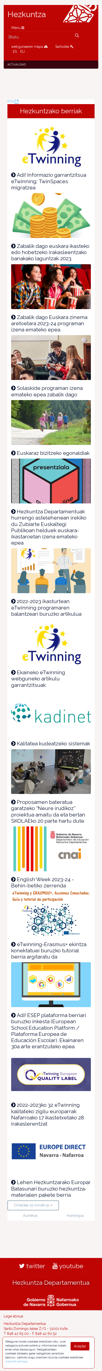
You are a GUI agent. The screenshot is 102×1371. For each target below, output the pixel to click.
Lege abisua (13, 1316)
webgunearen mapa (27, 47)
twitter (35, 1266)
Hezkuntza (26, 14)
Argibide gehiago (16, 1361)
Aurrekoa (30, 1216)
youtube (70, 1266)
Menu (16, 28)
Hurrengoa (75, 1216)
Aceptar (80, 1346)
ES (15, 52)
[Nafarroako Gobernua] (51, 1299)
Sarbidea (62, 47)
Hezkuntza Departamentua (51, 1282)
